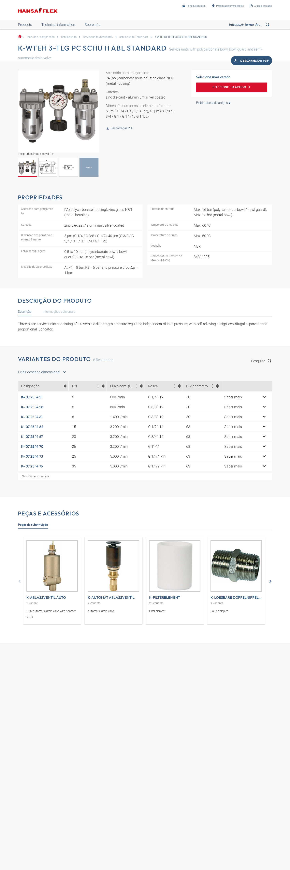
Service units (69, 37)
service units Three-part (133, 37)
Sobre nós (92, 25)
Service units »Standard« (98, 37)
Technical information (58, 25)
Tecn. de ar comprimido (40, 37)
